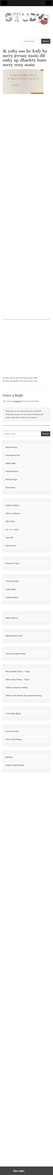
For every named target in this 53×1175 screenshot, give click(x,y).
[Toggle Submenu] (45, 447)
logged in (18, 401)
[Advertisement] (26, 208)
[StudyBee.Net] (26, 17)
